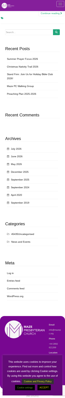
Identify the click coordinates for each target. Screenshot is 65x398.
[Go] (56, 32)
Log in (10, 273)
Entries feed (13, 280)
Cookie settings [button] (25, 387)
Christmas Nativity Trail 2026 (22, 66)
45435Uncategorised (22, 234)
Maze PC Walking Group (20, 86)
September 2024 (20, 187)
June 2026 (17, 156)
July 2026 (16, 148)
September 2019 (20, 202)
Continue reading (50, 13)
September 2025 (20, 179)
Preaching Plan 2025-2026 (21, 93)
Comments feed (15, 288)
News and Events (20, 241)
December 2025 (20, 171)
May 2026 (16, 164)
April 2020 (16, 195)
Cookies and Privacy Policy (38, 381)
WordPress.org (15, 296)
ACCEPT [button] (44, 387)
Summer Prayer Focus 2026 (22, 59)
